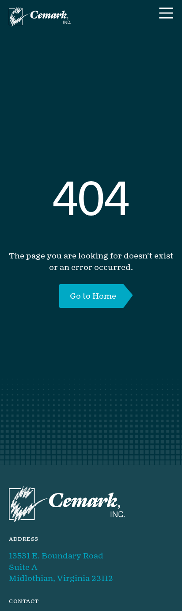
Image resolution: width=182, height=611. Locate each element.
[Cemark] (40, 17)
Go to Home (93, 296)
